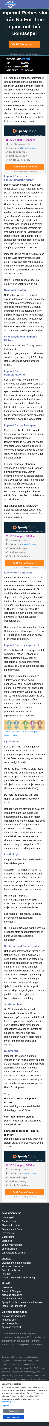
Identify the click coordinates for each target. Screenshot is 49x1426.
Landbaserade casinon (13, 1252)
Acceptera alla (13, 1417)
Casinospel (7, 1217)
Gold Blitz (6, 1287)
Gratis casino (8, 1221)
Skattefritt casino (10, 1225)
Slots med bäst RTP (12, 1266)
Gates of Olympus (11, 1291)
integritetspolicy (8, 1402)
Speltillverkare (9, 1248)
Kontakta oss (8, 1319)
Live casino (7, 1233)
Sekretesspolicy (10, 1323)
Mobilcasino (7, 1237)
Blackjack (6, 1240)
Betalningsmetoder (11, 1244)
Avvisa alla (13, 1411)
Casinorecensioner (11, 1298)
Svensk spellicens (11, 1270)
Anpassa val (7, 1405)
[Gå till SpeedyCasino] (24, 130)
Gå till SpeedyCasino (23, 166)
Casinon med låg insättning (16, 1262)
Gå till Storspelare (22, 44)
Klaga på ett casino (11, 1295)
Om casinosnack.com (13, 1316)
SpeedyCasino (28, 148)
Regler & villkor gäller (32, 54)
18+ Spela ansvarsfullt (17, 54)
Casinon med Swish (12, 1229)
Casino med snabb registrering (18, 1277)
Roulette (6, 1273)
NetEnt (25, 59)
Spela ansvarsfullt (11, 1327)
